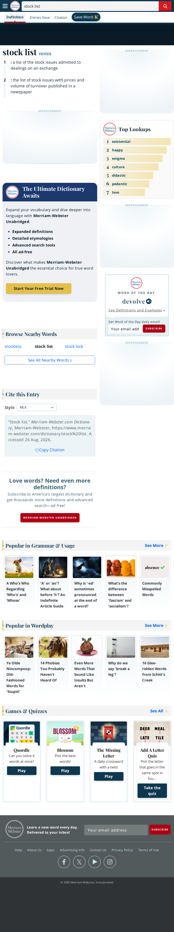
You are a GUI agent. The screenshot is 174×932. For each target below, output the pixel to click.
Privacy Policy (123, 850)
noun (45, 53)
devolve (133, 301)
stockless (13, 346)
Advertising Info (73, 850)
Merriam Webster (14, 829)
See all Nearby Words (48, 360)
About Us (35, 850)
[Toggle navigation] (5, 6)
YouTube (94, 862)
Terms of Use (148, 850)
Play (22, 770)
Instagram (110, 862)
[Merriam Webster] (136, 283)
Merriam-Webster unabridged (50, 517)
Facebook (64, 862)
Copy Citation (52, 450)
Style (9, 407)
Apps (51, 850)
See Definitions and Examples (135, 310)
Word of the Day (136, 293)
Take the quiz (152, 790)
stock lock (74, 346)
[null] (149, 301)
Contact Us (99, 850)
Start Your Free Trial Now (38, 288)
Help (19, 850)
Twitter (79, 862)
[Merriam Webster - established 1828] (15, 6)
